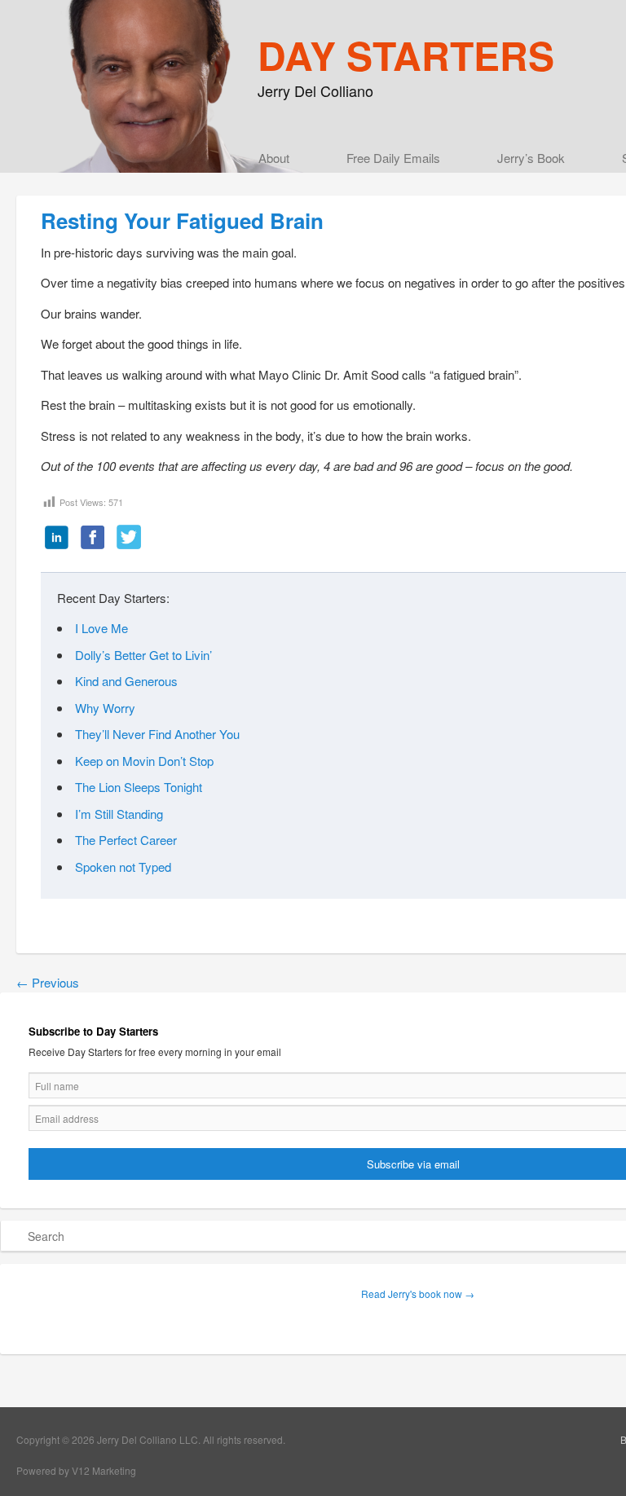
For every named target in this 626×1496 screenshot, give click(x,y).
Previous (47, 982)
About (273, 157)
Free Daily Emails (393, 157)
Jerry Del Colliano (315, 90)
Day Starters (406, 55)
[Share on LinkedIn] (57, 539)
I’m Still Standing (119, 813)
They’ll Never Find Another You (157, 733)
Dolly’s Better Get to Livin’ (143, 654)
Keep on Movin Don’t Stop (144, 760)
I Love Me (101, 627)
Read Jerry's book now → (417, 1293)
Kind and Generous (126, 680)
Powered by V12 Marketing (76, 1470)
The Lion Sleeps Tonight (138, 786)
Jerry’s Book (531, 157)
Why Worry (105, 707)
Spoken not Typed (123, 866)
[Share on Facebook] (93, 539)
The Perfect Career (126, 839)
